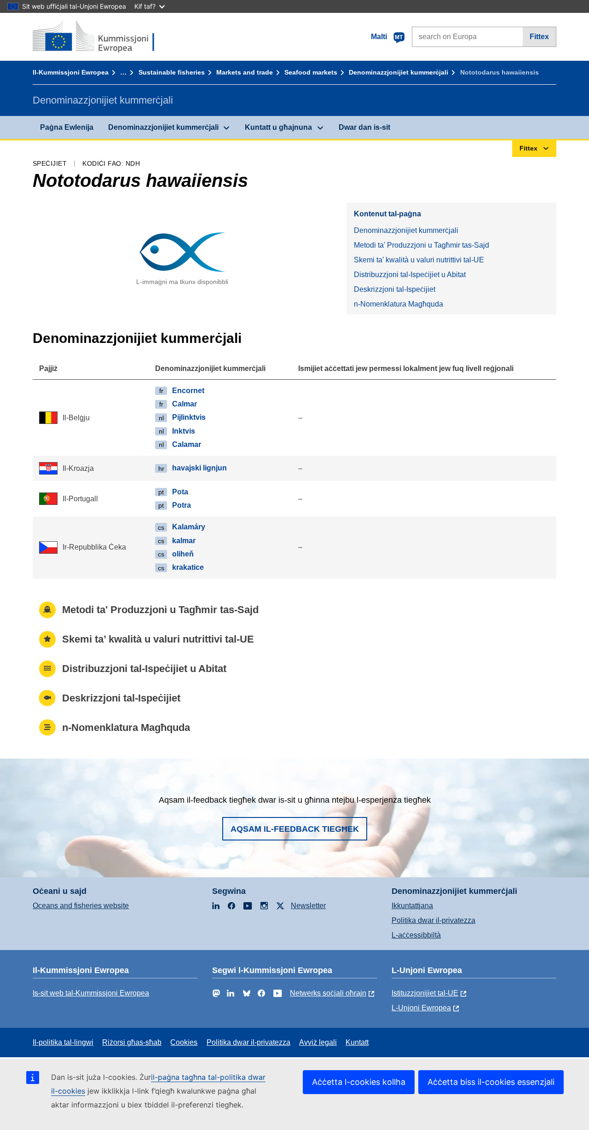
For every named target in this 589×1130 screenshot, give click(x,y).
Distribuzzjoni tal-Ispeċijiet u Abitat (410, 274)
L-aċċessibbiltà (416, 935)
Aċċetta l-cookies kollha (358, 1082)
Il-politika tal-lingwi (63, 1042)
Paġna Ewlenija (66, 127)
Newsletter (308, 906)
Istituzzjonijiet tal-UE (425, 993)
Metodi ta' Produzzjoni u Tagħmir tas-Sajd (421, 245)
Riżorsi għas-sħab (132, 1042)
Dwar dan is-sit (364, 127)
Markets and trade (244, 72)
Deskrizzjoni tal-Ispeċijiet (394, 289)
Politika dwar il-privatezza (433, 920)
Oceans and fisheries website (81, 906)
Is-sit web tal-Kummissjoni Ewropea (91, 993)
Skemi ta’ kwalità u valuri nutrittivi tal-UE (419, 260)
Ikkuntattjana (412, 906)
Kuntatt (357, 1042)
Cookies (183, 1042)
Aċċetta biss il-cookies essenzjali (490, 1082)
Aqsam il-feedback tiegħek (295, 829)
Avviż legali (318, 1042)
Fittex (539, 37)
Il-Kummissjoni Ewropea (71, 72)
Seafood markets (310, 72)
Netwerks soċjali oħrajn (328, 993)
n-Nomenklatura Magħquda (398, 304)
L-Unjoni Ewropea (421, 1008)
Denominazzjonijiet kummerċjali (398, 72)
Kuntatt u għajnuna (278, 127)
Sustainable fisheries (172, 72)
